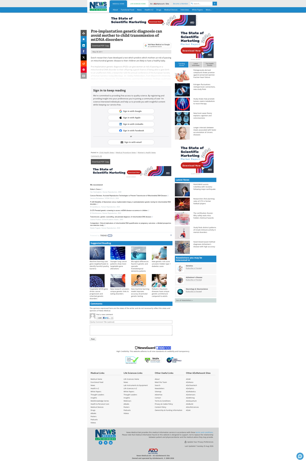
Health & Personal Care (100, 404)
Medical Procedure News (126, 152)
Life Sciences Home (138, 4)
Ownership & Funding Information (168, 410)
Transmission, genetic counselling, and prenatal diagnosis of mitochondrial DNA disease (120, 217)
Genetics (189, 266)
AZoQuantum (191, 401)
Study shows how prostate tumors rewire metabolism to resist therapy (204, 101)
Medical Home (118, 4)
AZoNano (189, 382)
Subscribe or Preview (193, 268)
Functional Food (97, 382)
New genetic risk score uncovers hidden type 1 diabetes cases (161, 263)
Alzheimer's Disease (194, 277)
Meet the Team (161, 382)
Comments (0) (96, 156)
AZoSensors (190, 395)
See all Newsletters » (184, 300)
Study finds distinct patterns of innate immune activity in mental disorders (204, 229)
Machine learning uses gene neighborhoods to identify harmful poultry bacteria (99, 265)
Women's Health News (147, 152)
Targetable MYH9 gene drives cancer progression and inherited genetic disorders (99, 294)
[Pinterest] (84, 70)
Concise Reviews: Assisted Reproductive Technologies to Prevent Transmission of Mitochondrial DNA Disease (128, 196)
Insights (94, 398)
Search (157, 385)
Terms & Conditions (163, 401)
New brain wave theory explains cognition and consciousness (202, 115)
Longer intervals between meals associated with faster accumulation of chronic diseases (204, 131)
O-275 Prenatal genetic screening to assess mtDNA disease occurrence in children (118, 210)
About (157, 379)
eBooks (93, 413)
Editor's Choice (95, 189)
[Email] (84, 76)
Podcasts (94, 419)
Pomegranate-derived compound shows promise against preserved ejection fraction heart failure (204, 73)
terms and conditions (204, 432)
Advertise (158, 395)
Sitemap (158, 391)
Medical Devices (97, 407)
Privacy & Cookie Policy (164, 404)
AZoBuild (189, 404)
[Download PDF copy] (84, 33)
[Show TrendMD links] (171, 235)
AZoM (188, 379)
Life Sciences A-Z (130, 388)
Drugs (93, 410)
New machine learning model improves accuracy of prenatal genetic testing (140, 292)
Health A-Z (95, 388)
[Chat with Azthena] (300, 456)
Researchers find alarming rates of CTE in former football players (204, 201)
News (93, 385)
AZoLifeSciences (192, 407)
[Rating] (84, 39)
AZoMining (190, 398)
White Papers (96, 391)
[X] (84, 57)
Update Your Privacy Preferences (200, 442)
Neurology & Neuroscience (197, 289)
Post (93, 339)
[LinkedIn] (84, 45)
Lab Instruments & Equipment (136, 385)
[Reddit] (84, 63)
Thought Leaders (97, 395)
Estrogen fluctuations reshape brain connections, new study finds (204, 86)
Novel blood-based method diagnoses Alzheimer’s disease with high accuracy (204, 244)
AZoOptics (190, 388)
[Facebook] (84, 51)
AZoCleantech (191, 385)
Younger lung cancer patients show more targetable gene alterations (118, 265)
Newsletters (159, 388)
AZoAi (188, 410)
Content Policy (160, 407)
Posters (93, 416)
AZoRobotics (191, 391)
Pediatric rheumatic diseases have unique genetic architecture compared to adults (160, 292)
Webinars (127, 401)
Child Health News (106, 152)
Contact (158, 398)
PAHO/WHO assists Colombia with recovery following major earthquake (204, 186)
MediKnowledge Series (100, 401)
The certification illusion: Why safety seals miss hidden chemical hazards (203, 215)
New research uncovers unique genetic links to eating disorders (119, 291)
